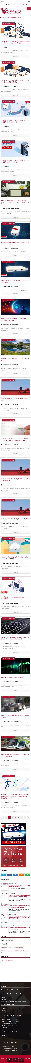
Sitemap (4, 1039)
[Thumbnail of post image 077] (16, 586)
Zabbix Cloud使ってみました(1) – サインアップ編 (14, 519)
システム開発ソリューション (9, 1023)
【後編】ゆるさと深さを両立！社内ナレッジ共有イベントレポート (19, 928)
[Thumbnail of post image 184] (16, 784)
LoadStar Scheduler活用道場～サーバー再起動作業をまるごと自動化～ (19, 885)
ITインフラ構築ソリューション (9, 1019)
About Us (4, 1037)
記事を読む (15, 56)
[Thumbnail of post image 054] (16, 667)
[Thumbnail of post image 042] (16, 546)
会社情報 (4, 1008)
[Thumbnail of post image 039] (16, 150)
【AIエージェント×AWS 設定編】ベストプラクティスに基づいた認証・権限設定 (15, 81)
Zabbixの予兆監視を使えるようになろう (12, 677)
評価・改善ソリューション (8, 1027)
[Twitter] (4, 874)
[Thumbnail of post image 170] (16, 31)
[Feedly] (27, 874)
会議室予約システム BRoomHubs (10, 1046)
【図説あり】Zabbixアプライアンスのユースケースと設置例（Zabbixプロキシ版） (15, 121)
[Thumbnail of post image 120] (16, 70)
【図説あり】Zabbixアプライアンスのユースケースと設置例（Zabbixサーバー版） (15, 161)
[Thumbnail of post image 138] (16, 468)
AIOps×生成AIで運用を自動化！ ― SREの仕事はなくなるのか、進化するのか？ (15, 319)
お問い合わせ (5, 1012)
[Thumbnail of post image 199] (16, 348)
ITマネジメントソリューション (9, 1025)
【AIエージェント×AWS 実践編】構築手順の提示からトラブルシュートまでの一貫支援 (15, 42)
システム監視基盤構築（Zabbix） (10, 1048)
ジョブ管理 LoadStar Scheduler (9, 1050)
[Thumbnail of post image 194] (16, 508)
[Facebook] (9, 874)
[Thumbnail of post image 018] (16, 232)
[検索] (29, 1)
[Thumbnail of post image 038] (16, 190)
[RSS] (17, 994)
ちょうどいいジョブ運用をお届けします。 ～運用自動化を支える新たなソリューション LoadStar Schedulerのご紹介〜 (19, 917)
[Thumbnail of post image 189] (16, 270)
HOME (3, 17)
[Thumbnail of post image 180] (16, 744)
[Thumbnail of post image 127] (16, 627)
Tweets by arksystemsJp (7, 960)
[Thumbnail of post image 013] (16, 388)
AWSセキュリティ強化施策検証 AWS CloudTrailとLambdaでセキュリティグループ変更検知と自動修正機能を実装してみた (15, 796)
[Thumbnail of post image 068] (16, 428)
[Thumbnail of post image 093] (16, 110)
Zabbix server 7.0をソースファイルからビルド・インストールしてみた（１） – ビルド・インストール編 (15, 202)
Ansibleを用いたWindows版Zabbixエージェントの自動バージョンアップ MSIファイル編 (15, 638)
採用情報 (4, 1010)
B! (14, 994)
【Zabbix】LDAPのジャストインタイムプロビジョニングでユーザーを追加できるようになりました (15, 439)
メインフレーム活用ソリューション (10, 1021)
